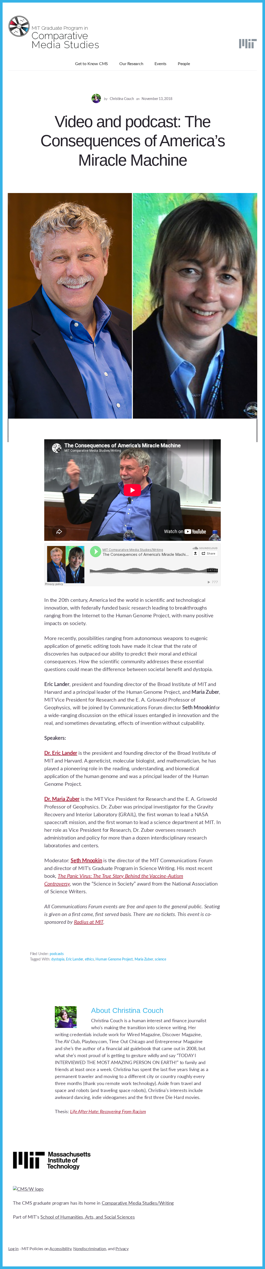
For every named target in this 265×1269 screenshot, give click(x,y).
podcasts (56, 954)
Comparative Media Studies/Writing (138, 1203)
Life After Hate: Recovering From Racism (108, 1112)
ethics (89, 959)
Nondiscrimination (89, 1249)
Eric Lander (74, 959)
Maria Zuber (144, 959)
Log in (13, 1249)
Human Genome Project (114, 959)
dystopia (57, 959)
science (160, 959)
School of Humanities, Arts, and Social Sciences (87, 1217)
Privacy (122, 1249)
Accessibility (60, 1249)
